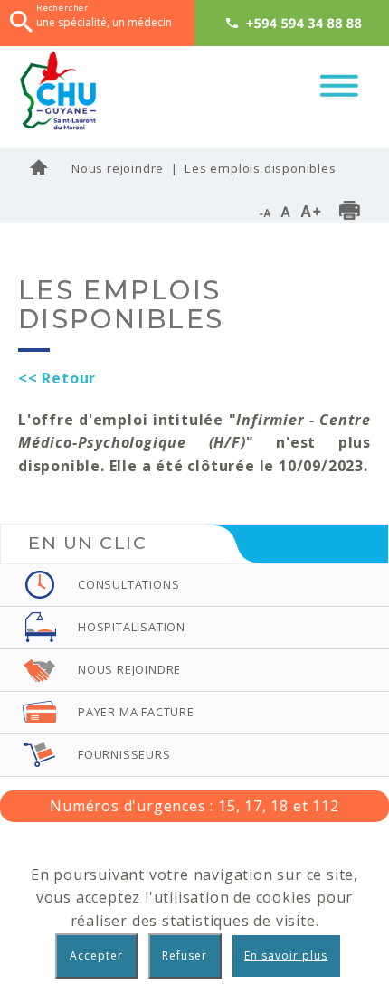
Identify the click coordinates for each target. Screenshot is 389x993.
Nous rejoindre (117, 168)
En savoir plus (285, 955)
